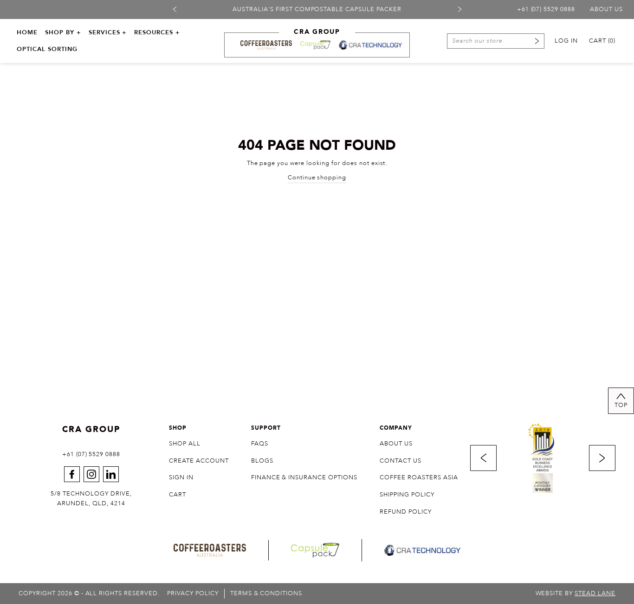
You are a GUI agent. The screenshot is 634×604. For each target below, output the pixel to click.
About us (606, 9)
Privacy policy (193, 593)
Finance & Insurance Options (304, 477)
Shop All (185, 443)
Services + (108, 32)
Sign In (181, 477)
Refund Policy (406, 512)
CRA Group (91, 429)
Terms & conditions (266, 593)
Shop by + (63, 32)
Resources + (157, 32)
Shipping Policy (407, 494)
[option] (317, 9)
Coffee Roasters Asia (419, 477)
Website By (575, 593)
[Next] (459, 9)
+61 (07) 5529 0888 (546, 9)
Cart (177, 494)
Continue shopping (317, 177)
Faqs (259, 443)
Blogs (262, 461)
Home (27, 32)
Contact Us (400, 461)
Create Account (199, 461)
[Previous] (174, 9)
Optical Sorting (47, 49)
